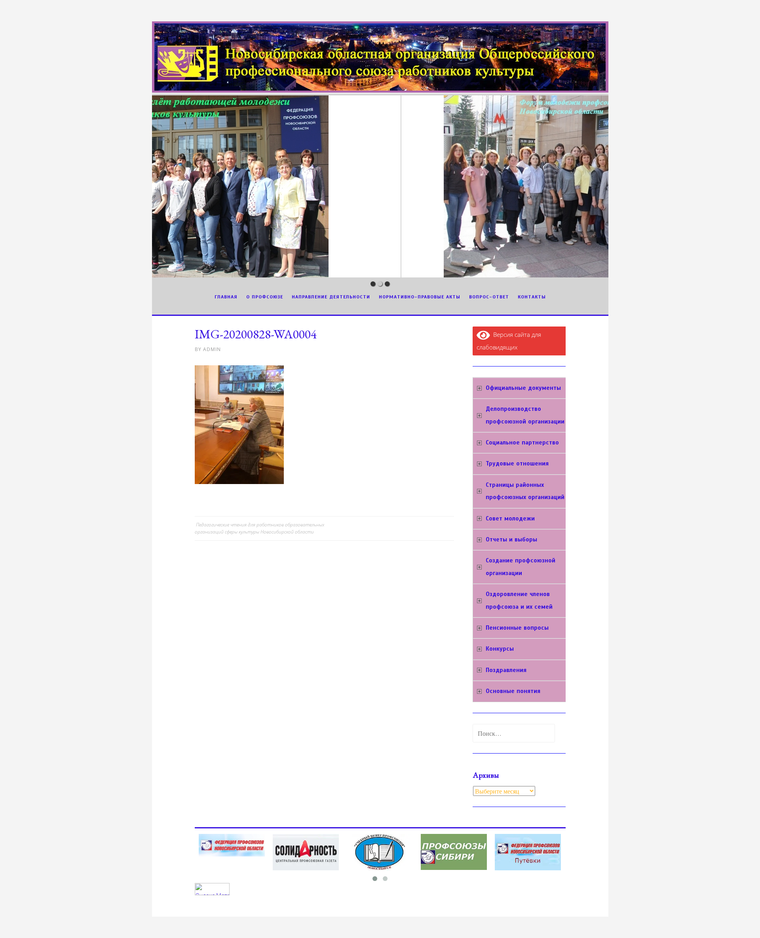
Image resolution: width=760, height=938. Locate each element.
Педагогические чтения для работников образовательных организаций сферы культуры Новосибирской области (259, 528)
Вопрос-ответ (489, 297)
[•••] (380, 186)
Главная (226, 297)
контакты (532, 297)
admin (212, 349)
